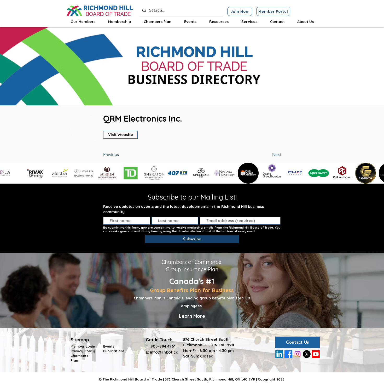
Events (108, 346)
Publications (114, 351)
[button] (83, 21)
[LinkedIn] (279, 354)
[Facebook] (288, 354)
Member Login (83, 346)
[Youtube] (316, 354)
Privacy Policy (83, 351)
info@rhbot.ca (164, 352)
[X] (307, 354)
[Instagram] (297, 354)
